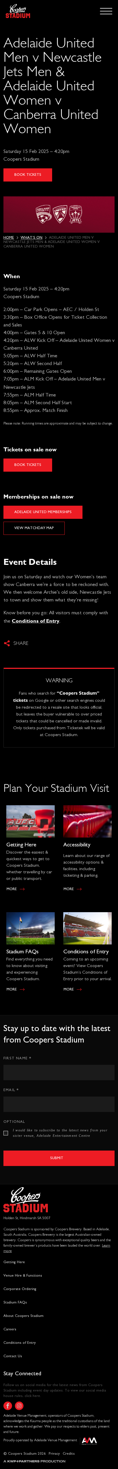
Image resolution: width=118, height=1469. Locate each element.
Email (11, 1089)
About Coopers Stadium (23, 1316)
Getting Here (21, 845)
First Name (17, 1058)
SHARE (20, 643)
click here (32, 1396)
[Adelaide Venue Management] (88, 1443)
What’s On (31, 238)
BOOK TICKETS (27, 175)
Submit (56, 1158)
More (12, 889)
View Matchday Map (34, 528)
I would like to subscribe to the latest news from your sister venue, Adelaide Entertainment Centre (60, 1133)
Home (8, 238)
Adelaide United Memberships (43, 512)
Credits (69, 1454)
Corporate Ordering (19, 1289)
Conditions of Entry (86, 951)
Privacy (54, 1454)
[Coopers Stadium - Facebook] (7, 1406)
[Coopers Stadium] (18, 11)
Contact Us (12, 1356)
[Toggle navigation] (106, 11)
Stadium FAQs (22, 951)
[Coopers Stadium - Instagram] (19, 1406)
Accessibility (77, 845)
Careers (9, 1329)
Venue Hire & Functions (22, 1275)
